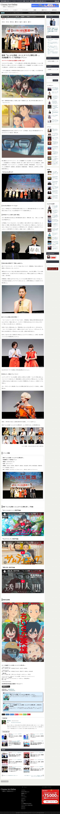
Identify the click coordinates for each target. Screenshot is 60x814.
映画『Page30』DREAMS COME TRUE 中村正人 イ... (55, 102)
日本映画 (16, 18)
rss (55, 1)
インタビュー (36, 759)
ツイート (48, 264)
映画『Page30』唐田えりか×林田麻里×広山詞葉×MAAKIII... (55, 88)
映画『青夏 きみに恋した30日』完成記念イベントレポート (55, 220)
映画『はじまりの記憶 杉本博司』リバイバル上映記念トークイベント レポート (53, 43)
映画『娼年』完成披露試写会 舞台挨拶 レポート (55, 229)
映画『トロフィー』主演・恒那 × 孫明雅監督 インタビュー (55, 120)
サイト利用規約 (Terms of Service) (26, 803)
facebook (58, 1)
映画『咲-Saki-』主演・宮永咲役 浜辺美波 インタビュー (55, 238)
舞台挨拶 (19, 18)
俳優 (38, 759)
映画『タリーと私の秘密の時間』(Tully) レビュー (11, 775)
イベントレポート (12, 18)
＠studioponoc (12, 690)
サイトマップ (23, 808)
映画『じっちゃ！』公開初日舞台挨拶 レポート (55, 130)
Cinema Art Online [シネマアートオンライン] (29, 812)
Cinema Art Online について (25, 791)
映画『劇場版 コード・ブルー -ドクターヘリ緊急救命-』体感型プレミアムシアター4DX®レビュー (33, 776)
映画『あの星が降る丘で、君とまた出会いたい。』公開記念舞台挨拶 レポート (53, 52)
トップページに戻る (5, 781)
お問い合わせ (23, 806)
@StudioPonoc (11, 689)
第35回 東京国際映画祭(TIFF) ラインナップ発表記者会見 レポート (15, 744)
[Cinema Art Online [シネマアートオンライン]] (9, 7)
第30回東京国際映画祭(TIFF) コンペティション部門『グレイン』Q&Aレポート (15, 770)
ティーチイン (20, 766)
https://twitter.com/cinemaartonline (16, 722)
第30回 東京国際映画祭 (12, 767)
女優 (9, 734)
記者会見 (18, 741)
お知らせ (22, 801)
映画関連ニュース (23, 793)
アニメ (8, 18)
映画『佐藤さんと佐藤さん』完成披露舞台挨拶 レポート (55, 187)
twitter (57, 1)
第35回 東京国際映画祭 (13, 741)
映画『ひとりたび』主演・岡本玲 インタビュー (55, 234)
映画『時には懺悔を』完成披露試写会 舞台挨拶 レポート (55, 216)
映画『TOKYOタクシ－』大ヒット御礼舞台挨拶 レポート (55, 134)
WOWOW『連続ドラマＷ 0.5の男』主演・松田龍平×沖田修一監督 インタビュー (52, 30)
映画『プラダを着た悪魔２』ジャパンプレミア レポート (55, 138)
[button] (6, 431)
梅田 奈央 (9, 720)
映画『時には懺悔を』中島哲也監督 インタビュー (54, 207)
